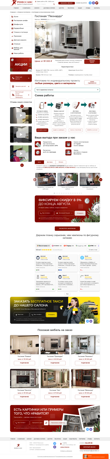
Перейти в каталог (92, 130)
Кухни (16, 16)
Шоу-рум (61, 8)
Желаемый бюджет (65, 213)
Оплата (61, 162)
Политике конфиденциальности (47, 218)
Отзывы (88, 8)
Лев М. (86, 256)
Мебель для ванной (18, 48)
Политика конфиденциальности (46, 456)
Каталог (36, 8)
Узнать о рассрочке (75, 130)
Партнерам (82, 439)
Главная (16, 8)
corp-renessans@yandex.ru (89, 450)
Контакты (97, 8)
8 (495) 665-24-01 (81, 1)
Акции (80, 8)
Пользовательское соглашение (64, 456)
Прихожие (17, 36)
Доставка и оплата (49, 8)
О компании (26, 8)
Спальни (17, 44)
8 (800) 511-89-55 (81, 3)
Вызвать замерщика (59, 130)
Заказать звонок (67, 3)
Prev (22, 106)
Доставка (50, 162)
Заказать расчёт (92, 61)
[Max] (93, 3)
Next (22, 165)
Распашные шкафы (21, 20)
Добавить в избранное (66, 451)
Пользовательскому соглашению (62, 218)
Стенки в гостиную (23, 12)
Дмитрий (65, 256)
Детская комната (20, 40)
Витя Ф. (87, 275)
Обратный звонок (89, 447)
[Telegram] (90, 3)
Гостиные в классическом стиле (43, 12)
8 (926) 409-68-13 (81, 5)
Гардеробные (19, 28)
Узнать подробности (92, 82)
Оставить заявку (42, 130)
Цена (39, 162)
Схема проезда (64, 447)
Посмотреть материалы (67, 228)
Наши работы (19, 53)
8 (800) (86, 443)
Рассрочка (71, 8)
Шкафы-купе (18, 24)
